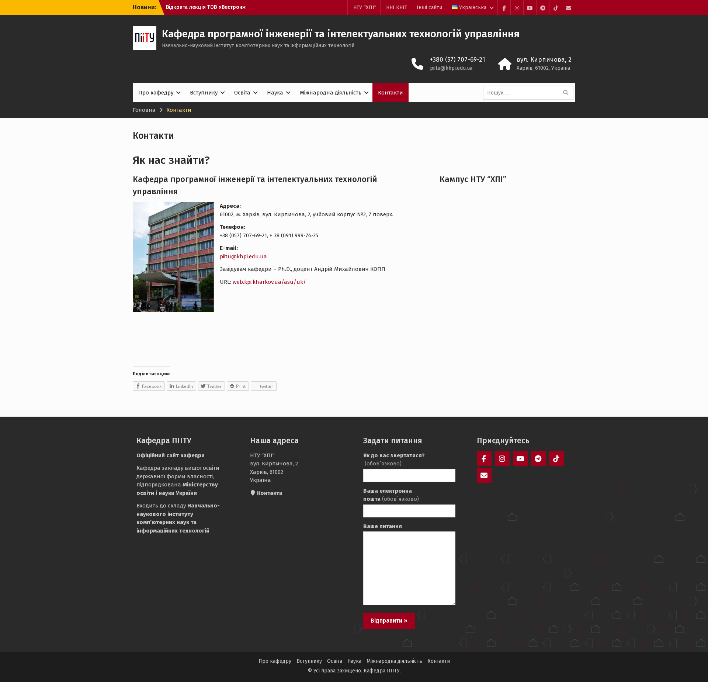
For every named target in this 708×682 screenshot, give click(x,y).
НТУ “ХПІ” (364, 7)
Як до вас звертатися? (394, 459)
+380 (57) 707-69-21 (457, 59)
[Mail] (568, 7)
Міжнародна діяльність (330, 92)
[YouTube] (530, 7)
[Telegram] (542, 7)
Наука (275, 92)
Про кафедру (155, 92)
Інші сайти (429, 7)
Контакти (390, 92)
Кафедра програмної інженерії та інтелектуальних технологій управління (341, 34)
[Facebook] (504, 7)
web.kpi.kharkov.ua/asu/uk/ (269, 282)
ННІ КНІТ (396, 7)
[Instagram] (517, 7)
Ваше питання (382, 526)
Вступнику (204, 92)
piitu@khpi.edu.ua (451, 68)
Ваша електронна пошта (391, 495)
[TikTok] (555, 7)
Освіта (242, 92)
